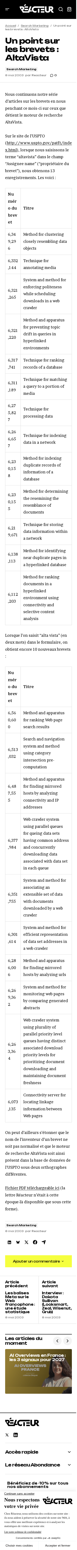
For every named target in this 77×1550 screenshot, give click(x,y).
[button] (7, 9)
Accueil (10, 25)
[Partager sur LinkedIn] (9, 1242)
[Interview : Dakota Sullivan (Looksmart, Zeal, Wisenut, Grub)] (55, 1300)
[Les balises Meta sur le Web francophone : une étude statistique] (21, 1300)
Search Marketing (35, 25)
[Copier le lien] (43, 1242)
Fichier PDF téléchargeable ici (32, 1188)
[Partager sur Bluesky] (18, 1242)
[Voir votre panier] (69, 9)
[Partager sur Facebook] (35, 1242)
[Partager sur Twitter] (26, 1242)
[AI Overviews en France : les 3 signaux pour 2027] (38, 1371)
